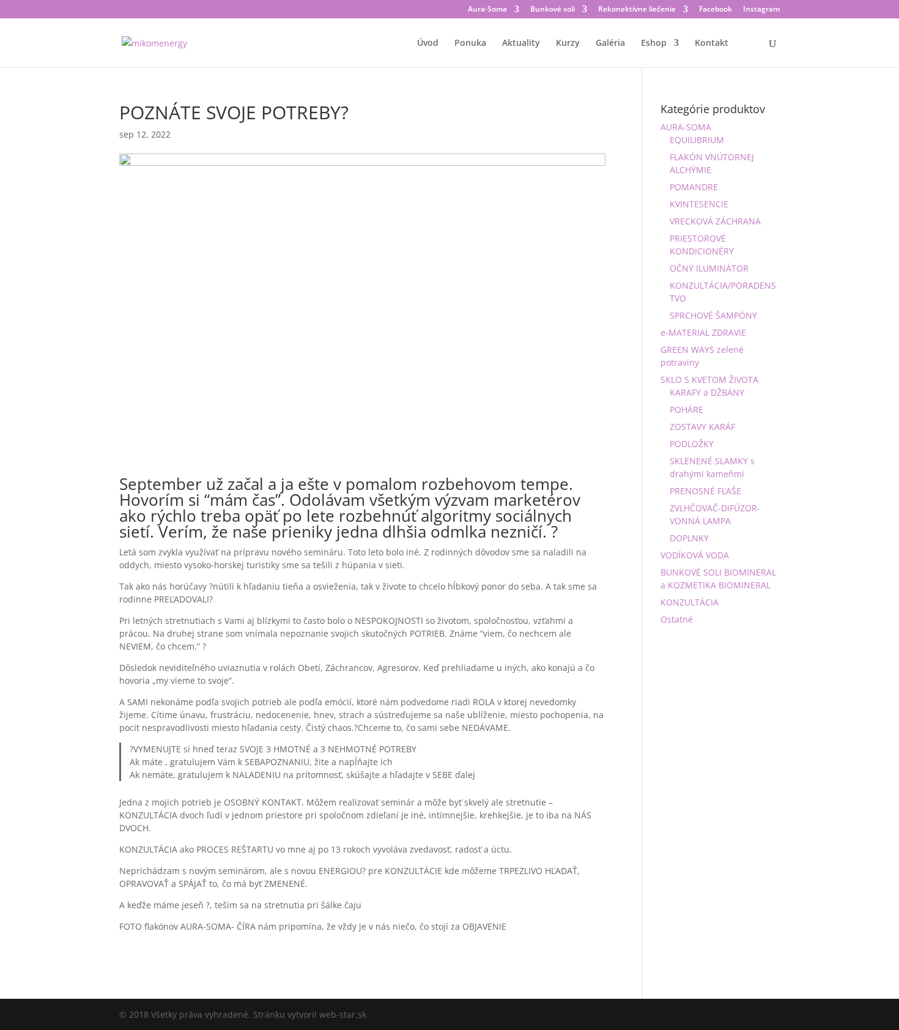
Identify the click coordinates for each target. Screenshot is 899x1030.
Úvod (427, 43)
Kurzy (568, 43)
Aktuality (521, 43)
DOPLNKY (689, 538)
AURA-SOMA (685, 127)
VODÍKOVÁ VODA (694, 555)
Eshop (654, 43)
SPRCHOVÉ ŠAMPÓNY (713, 315)
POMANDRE (694, 187)
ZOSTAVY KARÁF (702, 426)
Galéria (610, 43)
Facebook (715, 10)
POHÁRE (686, 409)
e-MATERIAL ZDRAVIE (703, 332)
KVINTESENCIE (699, 204)
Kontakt (711, 43)
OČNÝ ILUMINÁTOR (709, 268)
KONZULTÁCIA (689, 602)
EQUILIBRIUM (697, 140)
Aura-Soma (487, 10)
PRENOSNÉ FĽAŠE (705, 491)
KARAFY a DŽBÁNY (707, 392)
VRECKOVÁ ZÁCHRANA (715, 221)
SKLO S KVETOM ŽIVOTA (709, 379)
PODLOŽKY (692, 444)
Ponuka (470, 43)
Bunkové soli (552, 10)
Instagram (761, 10)
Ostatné (676, 619)
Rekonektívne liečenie (637, 10)
